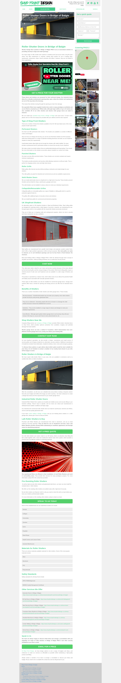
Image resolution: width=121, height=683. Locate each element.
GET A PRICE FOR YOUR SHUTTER (47, 93)
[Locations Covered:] (21, 1)
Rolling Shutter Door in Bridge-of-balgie (32, 673)
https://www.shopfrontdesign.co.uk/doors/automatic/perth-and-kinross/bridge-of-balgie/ (45, 595)
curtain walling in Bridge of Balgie (37, 413)
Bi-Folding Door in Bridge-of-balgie (32, 669)
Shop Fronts (63, 9)
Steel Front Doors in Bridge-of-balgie (32, 671)
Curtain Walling (80, 9)
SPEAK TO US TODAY (47, 501)
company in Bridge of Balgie (44, 323)
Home (23, 9)
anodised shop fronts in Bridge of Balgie (44, 115)
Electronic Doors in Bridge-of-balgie (32, 668)
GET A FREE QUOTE (47, 431)
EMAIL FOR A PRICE (47, 647)
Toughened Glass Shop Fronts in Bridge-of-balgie (36, 676)
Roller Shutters (44, 9)
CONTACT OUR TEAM (47, 336)
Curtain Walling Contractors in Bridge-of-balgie (34, 679)
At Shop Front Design (28, 651)
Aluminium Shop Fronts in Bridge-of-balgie (34, 678)
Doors (30, 9)
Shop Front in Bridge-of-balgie (29, 664)
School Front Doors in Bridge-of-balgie (32, 681)
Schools (95, 9)
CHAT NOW (47, 264)
